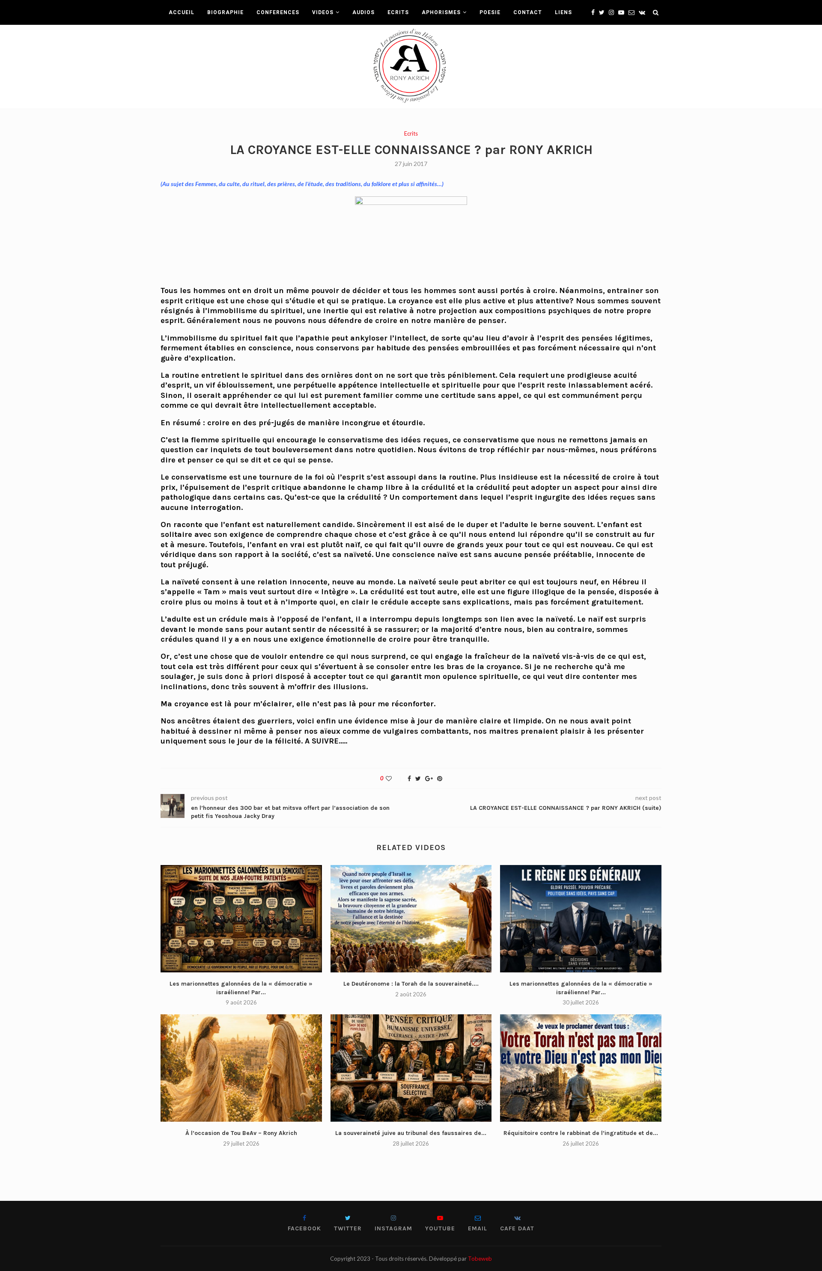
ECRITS (398, 12)
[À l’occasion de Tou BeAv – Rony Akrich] (241, 1068)
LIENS (563, 12)
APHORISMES (441, 12)
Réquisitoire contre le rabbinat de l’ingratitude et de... (580, 1133)
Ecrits (411, 133)
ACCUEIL (181, 12)
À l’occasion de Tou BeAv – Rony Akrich (241, 1133)
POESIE (490, 12)
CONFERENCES (277, 12)
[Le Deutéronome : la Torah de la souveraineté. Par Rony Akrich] (411, 918)
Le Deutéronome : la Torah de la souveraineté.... (411, 983)
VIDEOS (323, 12)
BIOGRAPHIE (225, 12)
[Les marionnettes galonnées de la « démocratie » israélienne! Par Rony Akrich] (241, 918)
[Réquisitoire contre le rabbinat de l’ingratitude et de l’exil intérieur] (580, 1068)
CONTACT (527, 12)
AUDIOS (363, 12)
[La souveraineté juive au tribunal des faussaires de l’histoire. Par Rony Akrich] (411, 1068)
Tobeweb (480, 1258)
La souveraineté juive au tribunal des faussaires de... (410, 1133)
